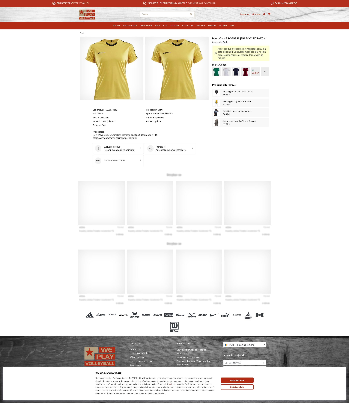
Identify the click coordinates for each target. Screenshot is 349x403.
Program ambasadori (139, 353)
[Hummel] (146, 315)
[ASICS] (100, 315)
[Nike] (214, 315)
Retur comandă (183, 353)
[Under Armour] (259, 315)
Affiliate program (137, 357)
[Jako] (157, 315)
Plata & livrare (183, 364)
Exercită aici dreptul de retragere (191, 349)
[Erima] (134, 315)
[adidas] (89, 315)
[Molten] (202, 315)
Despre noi (244, 14)
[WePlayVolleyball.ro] (104, 356)
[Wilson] (174, 327)
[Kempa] (168, 315)
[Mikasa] (180, 315)
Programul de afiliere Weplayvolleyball (193, 361)
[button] (186, 14)
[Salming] (237, 315)
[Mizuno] (191, 315)
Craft (82, 33)
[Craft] (123, 315)
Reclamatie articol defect (188, 357)
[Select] (248, 315)
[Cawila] (112, 315)
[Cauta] (191, 14)
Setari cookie (135, 365)
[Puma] (225, 315)
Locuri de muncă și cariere (141, 361)
